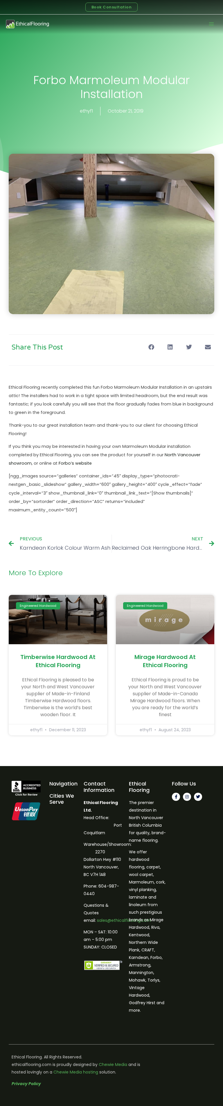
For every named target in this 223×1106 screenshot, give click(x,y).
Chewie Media (113, 1064)
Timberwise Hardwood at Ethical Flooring (58, 661)
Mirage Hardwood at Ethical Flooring (165, 661)
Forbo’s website (75, 463)
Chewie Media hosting (75, 1072)
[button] (151, 347)
